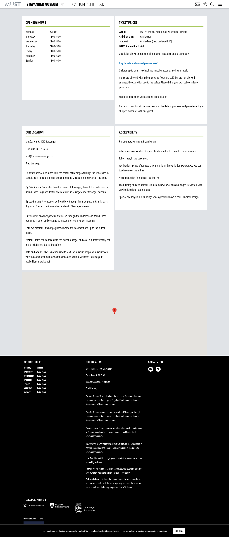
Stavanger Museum (65, 4)
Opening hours (32, 362)
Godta (179, 531)
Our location (94, 362)
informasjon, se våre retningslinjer (154, 530)
